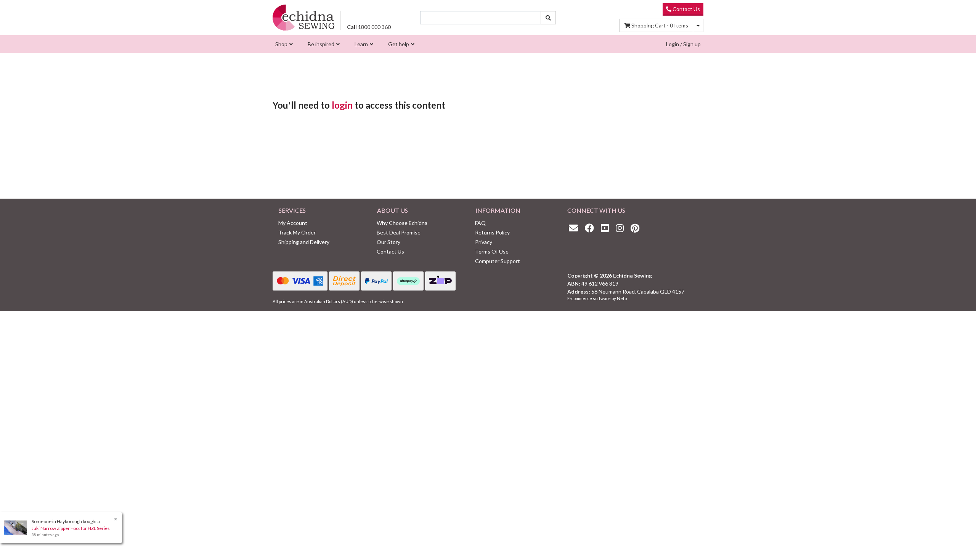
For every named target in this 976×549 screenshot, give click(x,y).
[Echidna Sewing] (303, 17)
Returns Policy (492, 232)
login (342, 105)
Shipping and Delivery (303, 242)
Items (659, 25)
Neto (622, 298)
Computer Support (497, 261)
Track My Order (297, 232)
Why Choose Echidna (402, 223)
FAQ (480, 223)
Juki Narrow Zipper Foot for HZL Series (71, 528)
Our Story (388, 242)
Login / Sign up (683, 44)
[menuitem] (283, 44)
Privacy (483, 242)
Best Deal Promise (399, 232)
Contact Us (685, 9)
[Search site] (548, 17)
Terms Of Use (492, 251)
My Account (292, 223)
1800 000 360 (369, 27)
